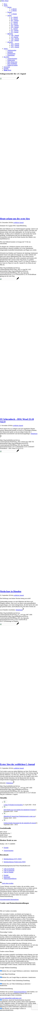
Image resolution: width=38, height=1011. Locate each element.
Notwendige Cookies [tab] (6, 932)
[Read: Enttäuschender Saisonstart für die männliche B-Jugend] (5, 820)
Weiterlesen (19, 610)
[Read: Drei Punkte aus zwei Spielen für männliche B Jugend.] (5, 807)
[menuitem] (21, 4)
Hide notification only (15, 998)
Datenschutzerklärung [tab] (6, 988)
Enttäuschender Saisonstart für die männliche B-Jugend (20, 823)
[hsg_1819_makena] (9, 279)
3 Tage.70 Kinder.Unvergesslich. (13, 805)
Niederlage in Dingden (10, 591)
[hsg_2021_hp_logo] (4, 1)
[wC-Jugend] (9, 79)
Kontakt (6, 847)
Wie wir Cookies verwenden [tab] (8, 911)
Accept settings (4, 998)
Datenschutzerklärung (20, 992)
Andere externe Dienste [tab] (7, 951)
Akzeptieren (3, 899)
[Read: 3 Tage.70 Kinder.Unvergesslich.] (5, 802)
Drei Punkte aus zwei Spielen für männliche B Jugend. (20, 809)
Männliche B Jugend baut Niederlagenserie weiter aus (19, 816)
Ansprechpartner (8, 850)
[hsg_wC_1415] (9, 451)
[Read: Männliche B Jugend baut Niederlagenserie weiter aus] (5, 813)
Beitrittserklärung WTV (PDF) (13, 859)
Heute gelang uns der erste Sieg (15, 218)
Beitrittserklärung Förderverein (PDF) (15, 862)
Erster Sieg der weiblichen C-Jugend (17, 764)
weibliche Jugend (18, 222)
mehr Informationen (13, 899)
